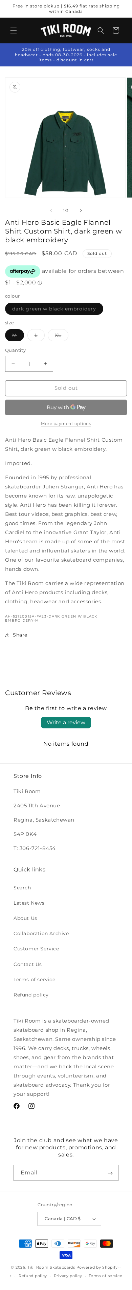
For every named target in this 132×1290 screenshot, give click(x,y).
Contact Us (28, 964)
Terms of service (35, 979)
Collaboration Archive (41, 933)
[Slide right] (80, 210)
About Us (25, 918)
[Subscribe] (110, 1173)
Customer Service (36, 949)
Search (22, 888)
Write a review (66, 722)
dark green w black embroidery (57, 310)
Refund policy (31, 995)
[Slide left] (51, 210)
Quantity (15, 350)
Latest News (29, 903)
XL (61, 336)
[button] (13, 30)
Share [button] (20, 635)
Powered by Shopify (97, 1267)
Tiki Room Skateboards (51, 1267)
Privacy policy (68, 1275)
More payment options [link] (66, 423)
